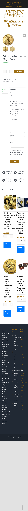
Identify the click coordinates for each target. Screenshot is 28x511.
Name (12, 135)
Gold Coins (12, 81)
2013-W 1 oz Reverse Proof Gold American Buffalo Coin (21, 284)
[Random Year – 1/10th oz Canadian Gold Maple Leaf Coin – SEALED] (10, 266)
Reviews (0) (4, 90)
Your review (14, 119)
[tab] (5, 90)
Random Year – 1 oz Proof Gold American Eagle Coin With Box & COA (21, 223)
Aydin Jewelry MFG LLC (18, 437)
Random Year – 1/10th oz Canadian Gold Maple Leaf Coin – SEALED (8, 287)
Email (12, 142)
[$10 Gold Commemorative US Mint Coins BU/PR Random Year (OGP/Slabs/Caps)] (10, 202)
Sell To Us (19, 71)
